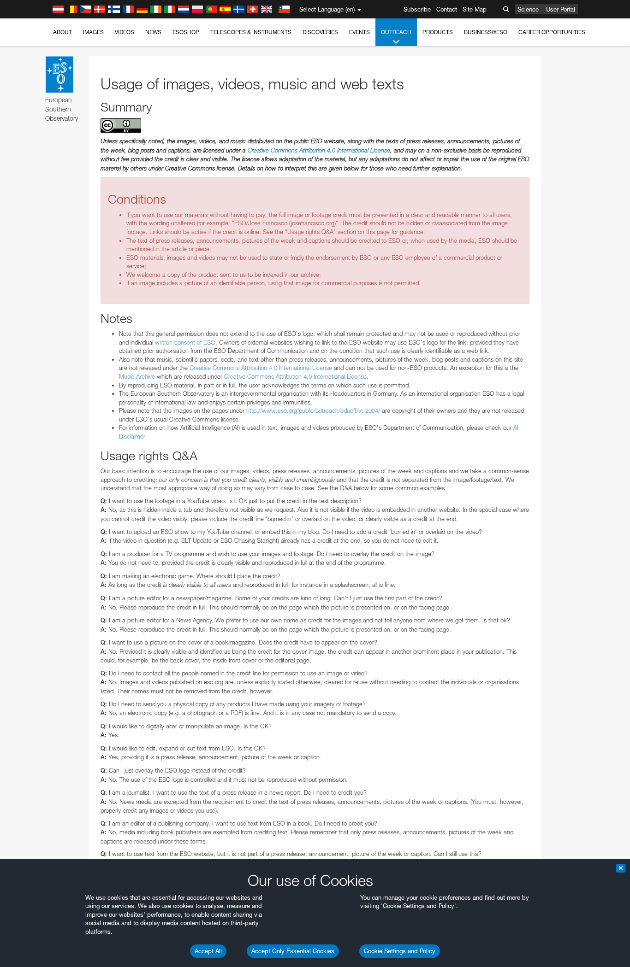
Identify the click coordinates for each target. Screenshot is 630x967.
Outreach (396, 32)
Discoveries (320, 32)
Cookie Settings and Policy (399, 951)
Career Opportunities (551, 32)
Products (437, 32)
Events (359, 32)
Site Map (475, 9)
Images (93, 32)
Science (528, 9)
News (153, 32)
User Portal (560, 9)
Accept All (208, 951)
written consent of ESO (185, 342)
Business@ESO (485, 32)
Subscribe (417, 9)
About (62, 32)
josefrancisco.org (312, 223)
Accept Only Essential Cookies (292, 951)
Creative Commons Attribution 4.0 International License (319, 150)
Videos (124, 32)
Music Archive (137, 376)
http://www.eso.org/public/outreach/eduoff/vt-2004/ (313, 410)
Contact (446, 9)
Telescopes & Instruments (250, 32)
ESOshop (185, 32)
